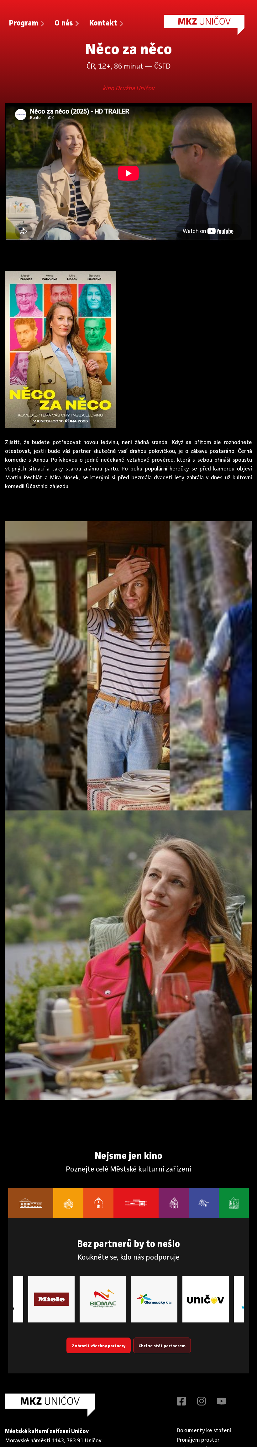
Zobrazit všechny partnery (98, 1346)
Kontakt (103, 23)
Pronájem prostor (198, 1440)
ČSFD (162, 66)
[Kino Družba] (136, 1203)
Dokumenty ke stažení (203, 1430)
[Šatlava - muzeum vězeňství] (204, 1203)
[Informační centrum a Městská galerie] (234, 1203)
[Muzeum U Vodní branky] (98, 1203)
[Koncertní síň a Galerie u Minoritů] (174, 1203)
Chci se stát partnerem (162, 1346)
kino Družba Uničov (128, 89)
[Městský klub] (30, 1203)
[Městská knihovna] (68, 1203)
